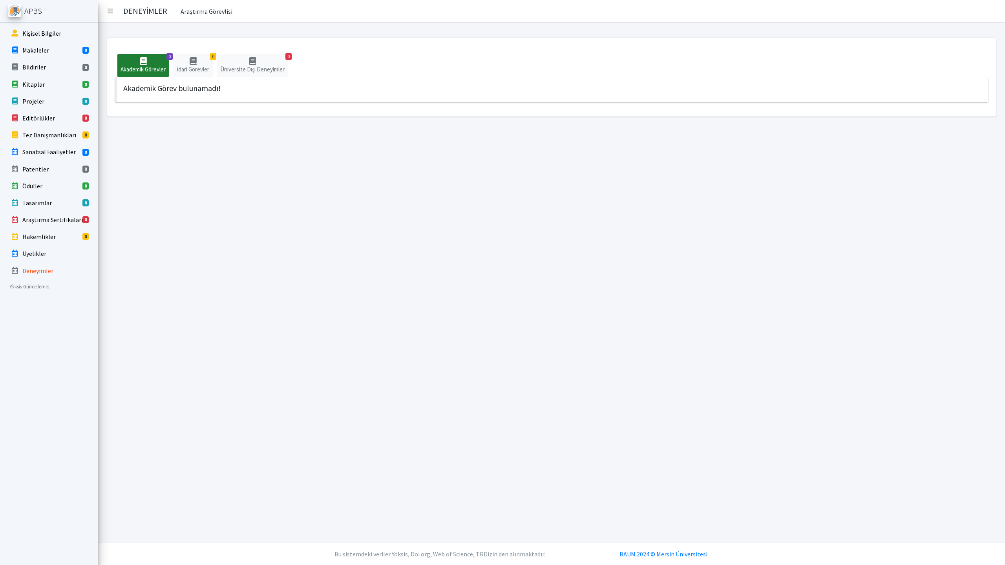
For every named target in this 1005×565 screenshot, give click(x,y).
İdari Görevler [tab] (195, 63)
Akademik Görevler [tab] (145, 63)
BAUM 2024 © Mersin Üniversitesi (663, 554)
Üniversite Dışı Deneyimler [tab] (254, 63)
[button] (110, 11)
